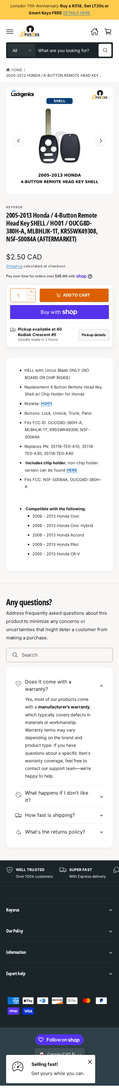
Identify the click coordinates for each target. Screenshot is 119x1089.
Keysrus (14, 207)
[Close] (90, 1062)
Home (16, 70)
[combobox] (75, 50)
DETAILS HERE (76, 12)
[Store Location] (94, 31)
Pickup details (94, 335)
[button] (9, 31)
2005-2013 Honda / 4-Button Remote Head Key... (53, 75)
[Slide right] (101, 141)
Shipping (14, 266)
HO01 (46, 403)
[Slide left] (18, 141)
